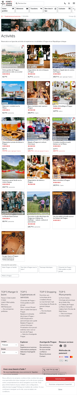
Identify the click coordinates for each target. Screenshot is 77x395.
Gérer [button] (60, 389)
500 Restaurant (6, 307)
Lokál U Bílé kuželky (8, 302)
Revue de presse (45, 354)
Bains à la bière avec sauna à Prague (37, 107)
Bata (41, 308)
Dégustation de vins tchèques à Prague (38, 71)
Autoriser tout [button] (60, 379)
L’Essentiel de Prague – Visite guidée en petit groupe (28, 303)
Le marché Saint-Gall (47, 302)
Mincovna (4, 304)
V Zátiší (3, 300)
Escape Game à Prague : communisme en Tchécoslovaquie (10, 258)
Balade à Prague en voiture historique (37, 143)
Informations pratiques (28, 349)
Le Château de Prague (66, 304)
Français (5, 345)
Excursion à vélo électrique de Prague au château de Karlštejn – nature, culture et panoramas (38, 219)
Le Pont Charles (64, 298)
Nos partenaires (45, 347)
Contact (42, 356)
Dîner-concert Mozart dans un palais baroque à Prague (28, 309)
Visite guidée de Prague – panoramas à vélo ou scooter (12, 71)
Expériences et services (28, 347)
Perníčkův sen (44, 295)
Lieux (22, 345)
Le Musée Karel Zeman (10, 216)
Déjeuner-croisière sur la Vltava (11, 107)
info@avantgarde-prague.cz (55, 374)
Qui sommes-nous (46, 345)
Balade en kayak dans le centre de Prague (63, 71)
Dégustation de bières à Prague (36, 181)
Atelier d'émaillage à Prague (62, 106)
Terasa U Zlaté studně (8, 298)
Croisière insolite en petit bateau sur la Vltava (62, 143)
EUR (3, 352)
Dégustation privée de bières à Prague (12, 143)
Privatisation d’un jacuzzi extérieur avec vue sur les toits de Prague (28, 330)
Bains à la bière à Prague (61, 180)
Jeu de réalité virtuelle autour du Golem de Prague (63, 217)
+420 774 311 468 (52, 370)
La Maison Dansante (65, 307)
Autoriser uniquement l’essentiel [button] (60, 384)
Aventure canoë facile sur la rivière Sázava (12, 181)
